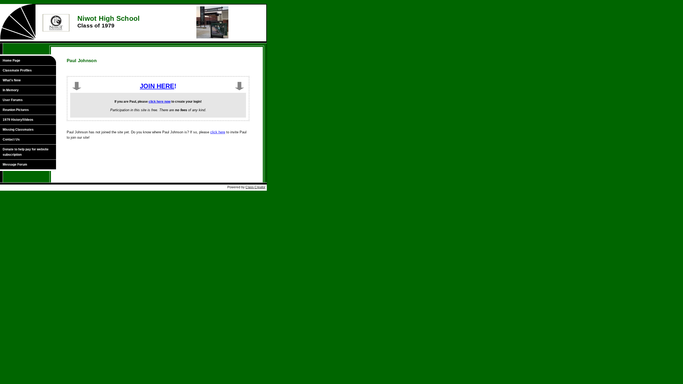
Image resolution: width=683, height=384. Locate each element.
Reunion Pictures (16, 110)
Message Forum (15, 164)
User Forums (13, 100)
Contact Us (11, 139)
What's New (12, 80)
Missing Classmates (18, 129)
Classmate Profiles (17, 70)
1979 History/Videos (18, 120)
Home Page (11, 60)
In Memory (11, 90)
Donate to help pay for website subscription (26, 152)
